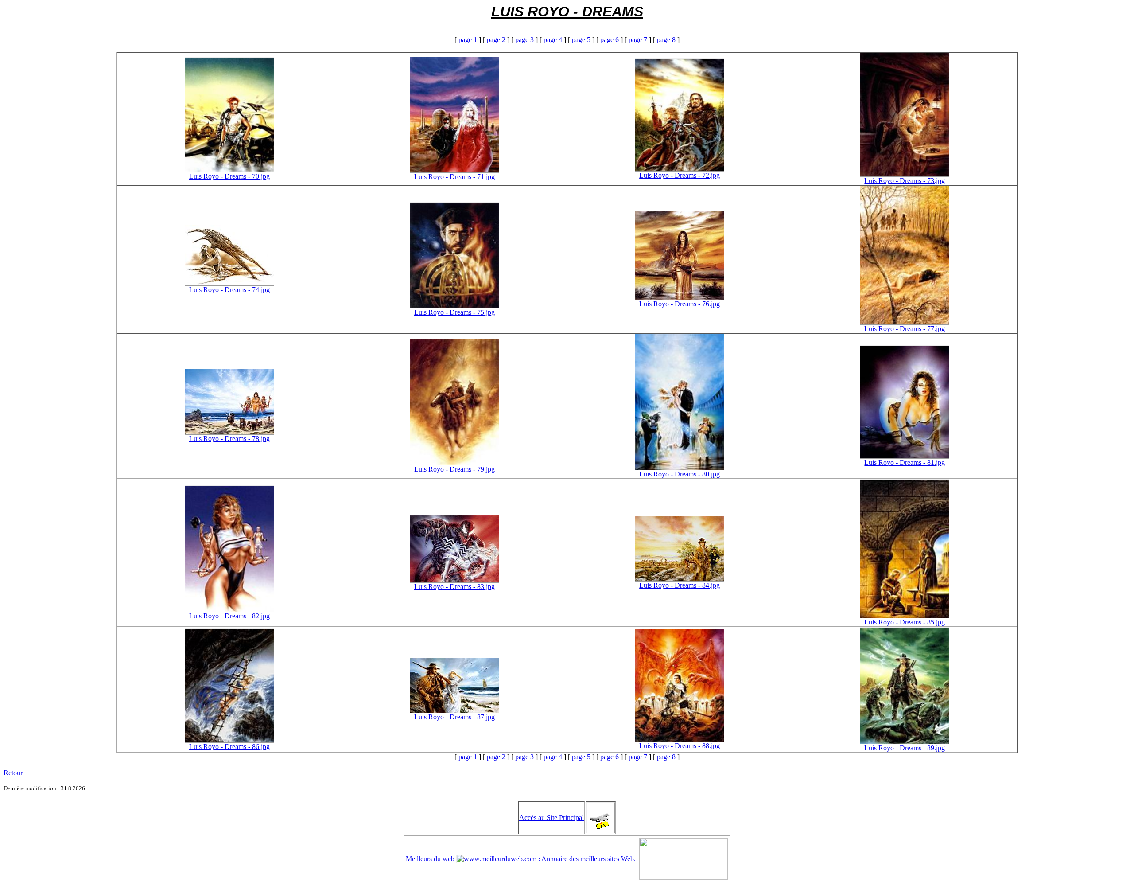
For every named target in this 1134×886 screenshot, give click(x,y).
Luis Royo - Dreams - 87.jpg (454, 717)
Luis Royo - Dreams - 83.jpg (454, 586)
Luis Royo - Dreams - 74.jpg (229, 289)
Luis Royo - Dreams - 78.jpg (229, 438)
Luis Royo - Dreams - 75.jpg (454, 312)
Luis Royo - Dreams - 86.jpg (229, 746)
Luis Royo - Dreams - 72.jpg (679, 175)
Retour (13, 773)
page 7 (638, 39)
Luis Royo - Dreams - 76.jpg (679, 304)
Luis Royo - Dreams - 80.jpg (679, 474)
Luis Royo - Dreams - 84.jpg (679, 585)
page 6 (609, 39)
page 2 (496, 39)
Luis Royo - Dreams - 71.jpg (454, 176)
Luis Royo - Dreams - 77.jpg (904, 328)
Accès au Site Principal (551, 817)
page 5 (581, 39)
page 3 (524, 39)
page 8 (666, 39)
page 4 (553, 39)
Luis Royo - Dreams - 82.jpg (229, 616)
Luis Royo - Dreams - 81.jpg (904, 462)
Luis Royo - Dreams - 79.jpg (454, 469)
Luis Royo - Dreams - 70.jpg (229, 176)
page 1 (467, 39)
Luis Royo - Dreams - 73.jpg (904, 180)
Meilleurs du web (431, 859)
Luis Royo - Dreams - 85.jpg (904, 622)
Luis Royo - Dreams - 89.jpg (904, 748)
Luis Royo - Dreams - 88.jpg (679, 745)
